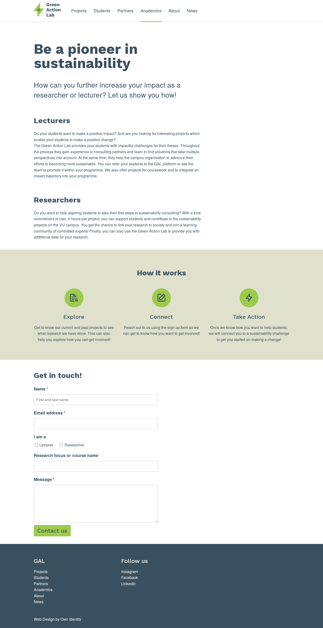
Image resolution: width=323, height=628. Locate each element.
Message (44, 479)
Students (102, 10)
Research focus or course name (66, 455)
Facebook (129, 577)
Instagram (129, 571)
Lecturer (46, 445)
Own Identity (71, 619)
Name (41, 389)
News (192, 10)
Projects (79, 10)
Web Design (44, 619)
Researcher (74, 445)
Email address (49, 413)
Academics (151, 10)
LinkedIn (128, 583)
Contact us (52, 530)
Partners (126, 10)
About (174, 10)
